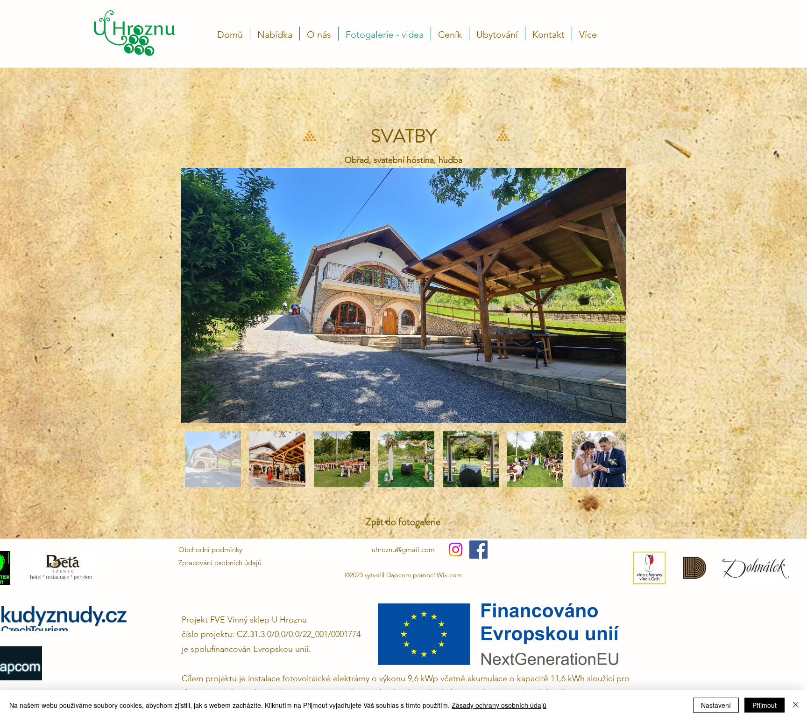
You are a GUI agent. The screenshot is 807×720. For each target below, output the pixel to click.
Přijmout (764, 705)
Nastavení (716, 705)
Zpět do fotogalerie (403, 521)
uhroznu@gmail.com (403, 549)
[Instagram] (455, 549)
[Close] (795, 705)
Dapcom (399, 575)
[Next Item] (610, 295)
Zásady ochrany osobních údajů (499, 705)
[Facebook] (478, 549)
